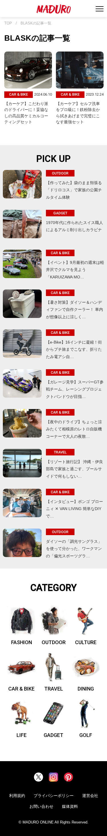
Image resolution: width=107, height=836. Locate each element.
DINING (86, 689)
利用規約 (17, 795)
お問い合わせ (41, 806)
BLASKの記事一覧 (36, 23)
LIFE (22, 735)
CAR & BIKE (21, 689)
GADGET (53, 735)
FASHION (21, 642)
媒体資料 (70, 806)
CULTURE (85, 642)
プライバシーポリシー (54, 795)
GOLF (85, 735)
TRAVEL (53, 689)
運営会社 (90, 795)
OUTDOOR (54, 642)
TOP (8, 23)
